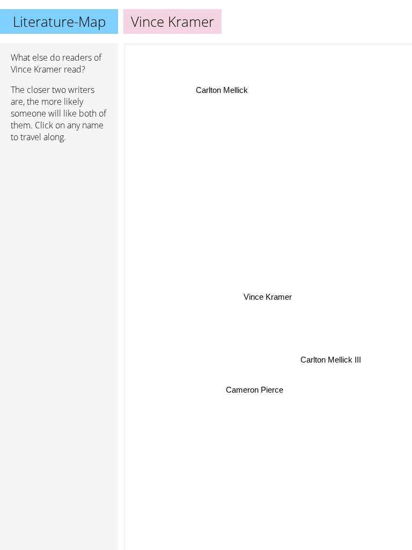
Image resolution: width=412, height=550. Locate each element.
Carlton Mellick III (330, 359)
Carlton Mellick (221, 90)
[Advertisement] (59, 208)
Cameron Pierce (254, 389)
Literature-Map (59, 21)
